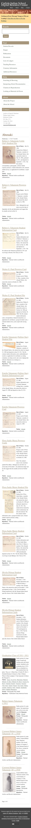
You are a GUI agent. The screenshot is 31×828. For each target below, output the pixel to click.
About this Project (9, 101)
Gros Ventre (21, 685)
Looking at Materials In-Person (13, 91)
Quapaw (15, 685)
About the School (8, 104)
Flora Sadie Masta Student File (15, 487)
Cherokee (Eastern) (10, 683)
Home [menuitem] (11, 7)
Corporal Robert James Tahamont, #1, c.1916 (11, 732)
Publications (7, 53)
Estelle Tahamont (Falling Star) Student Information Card (15, 374)
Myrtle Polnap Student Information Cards (11, 611)
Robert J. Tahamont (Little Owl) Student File (13, 141)
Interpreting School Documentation (14, 84)
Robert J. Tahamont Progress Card (14, 186)
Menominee (20, 680)
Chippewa (9, 687)
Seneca (8, 680)
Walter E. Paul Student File (13, 295)
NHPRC (26, 813)
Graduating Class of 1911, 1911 (15, 655)
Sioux (13, 687)
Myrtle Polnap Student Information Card (11, 573)
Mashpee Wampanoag (11, 689)
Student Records (8, 46)
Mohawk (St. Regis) (17, 682)
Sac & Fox (13, 680)
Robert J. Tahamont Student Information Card (13, 228)
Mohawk (4, 682)
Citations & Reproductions (11, 88)
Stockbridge (24, 687)
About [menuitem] (17, 7)
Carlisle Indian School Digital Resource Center (14, 3)
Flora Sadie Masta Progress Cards (13, 441)
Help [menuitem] (22, 7)
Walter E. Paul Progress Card (14, 269)
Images (5, 50)
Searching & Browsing (10, 80)
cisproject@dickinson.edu (9, 125)
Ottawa (4, 689)
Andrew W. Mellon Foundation (10, 813)
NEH (20, 813)
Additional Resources (10, 72)
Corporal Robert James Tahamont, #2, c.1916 (11, 768)
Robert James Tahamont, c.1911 (12, 702)
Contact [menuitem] (28, 7)
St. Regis (9, 682)
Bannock (25, 680)
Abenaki (9, 173)
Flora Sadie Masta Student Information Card (13, 532)
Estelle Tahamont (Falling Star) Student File (15, 338)
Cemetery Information (10, 68)
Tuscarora (18, 683)
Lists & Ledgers (8, 61)
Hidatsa (26, 685)
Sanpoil (10, 685)
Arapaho (4, 687)
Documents (6, 57)
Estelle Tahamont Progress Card (13, 407)
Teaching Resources (9, 64)
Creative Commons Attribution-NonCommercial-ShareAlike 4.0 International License (15, 818)
